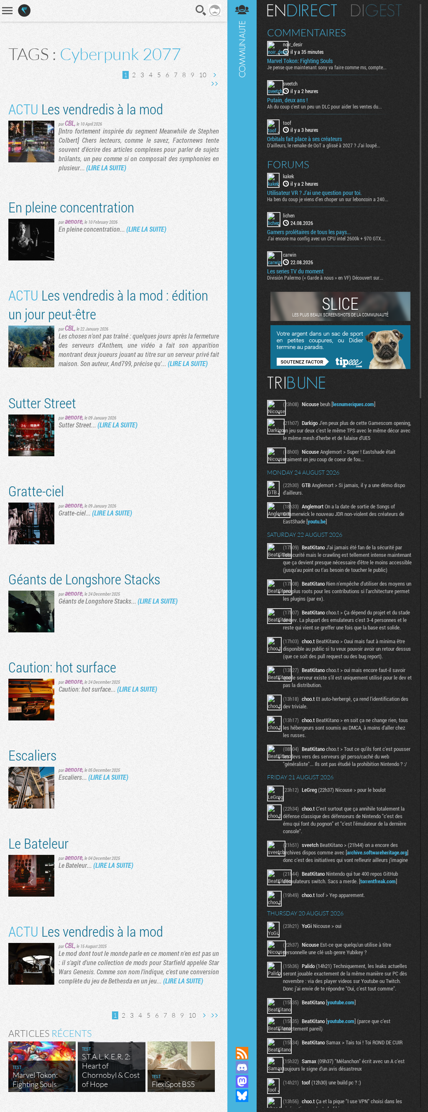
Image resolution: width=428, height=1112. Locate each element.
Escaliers (32, 755)
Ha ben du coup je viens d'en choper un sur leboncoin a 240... (327, 199)
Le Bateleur (38, 843)
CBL (69, 123)
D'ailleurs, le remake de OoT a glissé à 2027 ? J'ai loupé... (323, 145)
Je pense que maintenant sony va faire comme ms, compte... (327, 67)
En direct (302, 10)
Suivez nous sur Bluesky (242, 1095)
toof (287, 122)
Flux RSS (242, 1053)
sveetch (290, 83)
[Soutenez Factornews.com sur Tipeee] (340, 367)
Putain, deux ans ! (287, 100)
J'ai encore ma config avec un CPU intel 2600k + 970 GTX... (326, 238)
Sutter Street (42, 402)
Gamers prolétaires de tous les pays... (309, 232)
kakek (288, 176)
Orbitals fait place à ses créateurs (304, 139)
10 (202, 75)
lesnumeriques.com (353, 404)
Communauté (242, 515)
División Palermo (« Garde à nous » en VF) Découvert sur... (325, 277)
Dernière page (214, 84)
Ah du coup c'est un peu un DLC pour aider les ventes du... (324, 106)
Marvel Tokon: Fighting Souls (300, 61)
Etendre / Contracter (242, 1039)
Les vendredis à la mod (85, 108)
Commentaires (306, 32)
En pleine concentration (71, 206)
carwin (289, 254)
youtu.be (317, 521)
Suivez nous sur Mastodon (242, 1081)
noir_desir (293, 44)
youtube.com (340, 1002)
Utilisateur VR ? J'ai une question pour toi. (314, 193)
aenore (73, 221)
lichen (289, 215)
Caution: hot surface (62, 666)
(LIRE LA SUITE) (106, 167)
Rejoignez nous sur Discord (242, 1067)
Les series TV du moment (295, 271)
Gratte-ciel (36, 490)
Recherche (201, 10)
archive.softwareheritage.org (377, 852)
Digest (376, 10)
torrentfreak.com (378, 881)
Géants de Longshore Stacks (84, 578)
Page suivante (214, 75)
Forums (288, 164)
